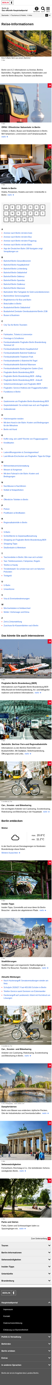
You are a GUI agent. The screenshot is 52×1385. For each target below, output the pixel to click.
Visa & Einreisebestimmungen (17, 599)
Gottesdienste (9, 409)
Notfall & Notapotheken (14, 490)
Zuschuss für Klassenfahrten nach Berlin (21, 626)
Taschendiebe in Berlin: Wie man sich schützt (23, 557)
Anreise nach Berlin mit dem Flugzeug (20, 241)
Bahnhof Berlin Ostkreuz (14, 276)
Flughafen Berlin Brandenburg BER (19, 372)
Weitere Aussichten (9, 853)
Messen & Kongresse (13, 470)
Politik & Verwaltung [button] (11, 1337)
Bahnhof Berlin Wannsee (14, 288)
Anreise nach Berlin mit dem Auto (18, 233)
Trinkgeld (8, 576)
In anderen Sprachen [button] (11, 1365)
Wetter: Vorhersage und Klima (16, 612)
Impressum (8, 1309)
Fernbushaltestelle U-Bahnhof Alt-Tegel (20, 361)
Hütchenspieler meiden (14, 419)
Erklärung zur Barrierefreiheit (15, 1330)
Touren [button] (4, 1245)
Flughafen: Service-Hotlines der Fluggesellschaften (26, 388)
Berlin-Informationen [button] (11, 1252)
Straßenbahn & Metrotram (15, 548)
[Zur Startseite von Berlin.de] (8, 1295)
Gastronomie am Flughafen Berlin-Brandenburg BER (26, 401)
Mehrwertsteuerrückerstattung (16, 466)
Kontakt (6, 1316)
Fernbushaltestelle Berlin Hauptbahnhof (21, 349)
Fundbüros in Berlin (12, 392)
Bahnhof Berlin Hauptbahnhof (16, 265)
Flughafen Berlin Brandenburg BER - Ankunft (23, 380)
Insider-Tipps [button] (7, 1267)
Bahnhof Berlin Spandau (14, 280)
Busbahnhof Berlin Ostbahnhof (17, 307)
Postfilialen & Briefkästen (14, 513)
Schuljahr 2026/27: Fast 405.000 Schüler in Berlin (25, 987)
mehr (3, 137)
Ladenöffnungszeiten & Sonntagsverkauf (21, 452)
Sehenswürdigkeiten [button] (11, 1260)
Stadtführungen (8, 961)
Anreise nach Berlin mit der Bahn (18, 245)
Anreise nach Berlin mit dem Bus (18, 237)
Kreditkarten (9, 443)
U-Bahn (7, 585)
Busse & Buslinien (11, 315)
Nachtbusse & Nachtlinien (15, 486)
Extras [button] (4, 1358)
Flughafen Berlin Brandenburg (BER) (19, 683)
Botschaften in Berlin (12, 304)
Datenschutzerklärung (12, 1323)
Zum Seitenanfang (39, 1239)
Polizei (7, 509)
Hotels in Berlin (8, 188)
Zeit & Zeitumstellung (13, 622)
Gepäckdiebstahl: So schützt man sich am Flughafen (26, 405)
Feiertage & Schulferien (14, 338)
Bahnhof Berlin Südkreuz (14, 284)
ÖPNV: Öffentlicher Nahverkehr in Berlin (20, 127)
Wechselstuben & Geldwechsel (17, 608)
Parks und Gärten (9, 1222)
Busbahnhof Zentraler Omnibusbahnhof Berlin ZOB (26, 311)
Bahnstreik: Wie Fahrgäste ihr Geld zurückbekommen (26, 292)
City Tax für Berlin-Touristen (15, 325)
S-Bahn (7, 532)
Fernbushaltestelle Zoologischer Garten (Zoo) (23, 368)
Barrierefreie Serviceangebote (16, 296)
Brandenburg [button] (7, 1281)
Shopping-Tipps (10, 544)
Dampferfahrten (9, 1107)
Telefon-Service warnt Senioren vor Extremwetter (24, 991)
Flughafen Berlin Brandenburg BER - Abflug (22, 376)
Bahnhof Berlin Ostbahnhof (15, 273)
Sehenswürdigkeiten (11, 1164)
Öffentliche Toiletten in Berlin (16, 500)
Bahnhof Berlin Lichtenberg (15, 269)
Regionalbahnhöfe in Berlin (15, 522)
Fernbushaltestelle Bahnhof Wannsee (20, 365)
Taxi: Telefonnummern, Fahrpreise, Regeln (22, 561)
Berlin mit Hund (10, 429)
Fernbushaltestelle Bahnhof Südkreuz (20, 353)
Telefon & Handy (11, 565)
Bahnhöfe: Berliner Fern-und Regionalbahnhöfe (24, 744)
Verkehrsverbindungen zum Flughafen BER (22, 384)
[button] (48, 15)
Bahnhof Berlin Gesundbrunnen (17, 261)
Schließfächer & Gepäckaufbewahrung (20, 536)
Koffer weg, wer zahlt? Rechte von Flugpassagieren (26, 439)
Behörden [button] (6, 1344)
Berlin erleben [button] (8, 1351)
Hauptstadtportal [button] (9, 1302)
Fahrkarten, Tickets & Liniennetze (18, 334)
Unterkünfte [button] (7, 1274)
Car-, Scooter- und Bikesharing (16, 805)
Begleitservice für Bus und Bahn (17, 300)
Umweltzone (9, 589)
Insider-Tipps (7, 904)
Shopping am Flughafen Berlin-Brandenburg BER (25, 540)
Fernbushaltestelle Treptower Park (18, 357)
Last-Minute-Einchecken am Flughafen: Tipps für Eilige (27, 456)
